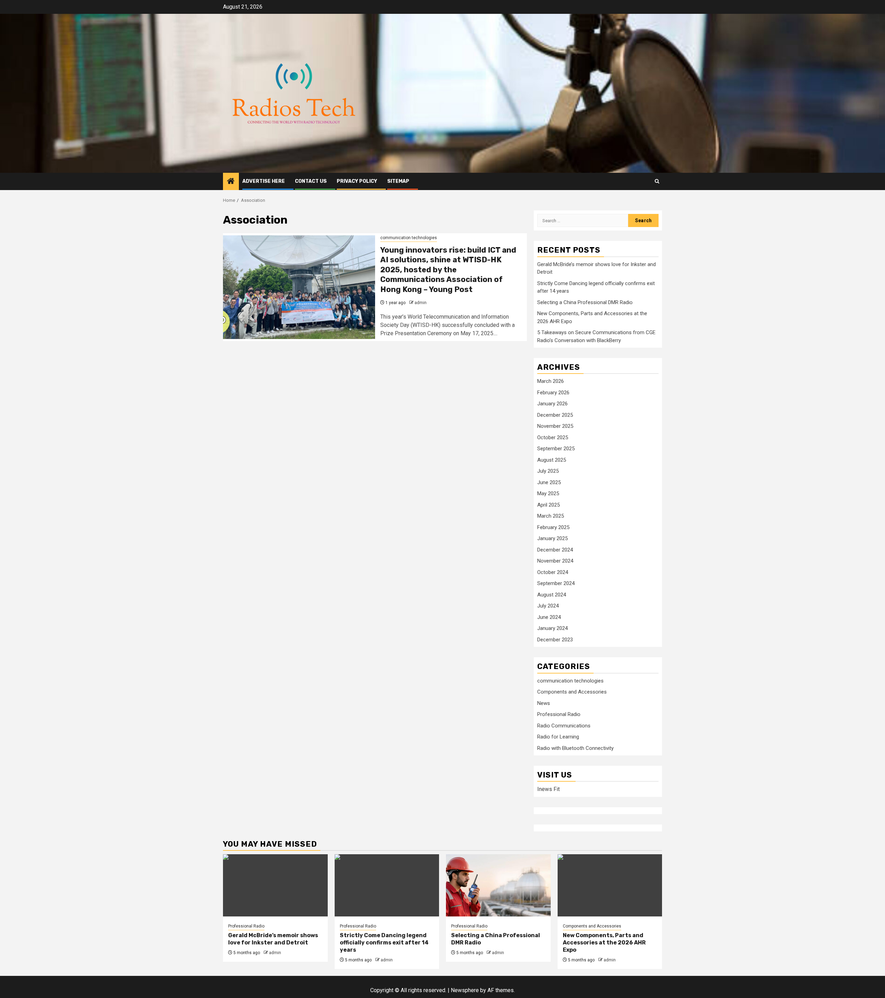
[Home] (231, 182)
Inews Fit (548, 789)
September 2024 (556, 583)
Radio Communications (563, 726)
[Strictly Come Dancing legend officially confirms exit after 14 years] (387, 885)
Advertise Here (263, 181)
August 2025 (551, 460)
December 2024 (555, 550)
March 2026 (550, 381)
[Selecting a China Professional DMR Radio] (498, 885)
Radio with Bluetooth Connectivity (575, 748)
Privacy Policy (357, 181)
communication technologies (408, 237)
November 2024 (555, 561)
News (543, 703)
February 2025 (553, 527)
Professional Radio (558, 714)
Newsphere (465, 990)
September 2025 (556, 448)
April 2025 (548, 505)
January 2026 (552, 404)
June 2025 (549, 482)
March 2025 (550, 516)
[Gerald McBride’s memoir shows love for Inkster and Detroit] (275, 885)
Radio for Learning (558, 737)
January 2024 (552, 628)
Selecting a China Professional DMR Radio (585, 302)
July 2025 (548, 471)
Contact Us (311, 181)
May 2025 (548, 493)
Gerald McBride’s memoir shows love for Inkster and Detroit (273, 939)
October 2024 (552, 572)
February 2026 (553, 392)
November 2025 (555, 426)
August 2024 (551, 595)
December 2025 (555, 415)
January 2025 (552, 538)
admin (420, 302)
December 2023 (555, 640)
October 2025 (552, 437)
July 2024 (548, 606)
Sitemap (398, 181)
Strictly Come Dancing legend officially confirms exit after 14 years (384, 942)
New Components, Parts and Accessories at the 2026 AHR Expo (604, 942)
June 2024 (549, 617)
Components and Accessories (572, 692)
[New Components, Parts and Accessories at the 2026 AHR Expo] (610, 885)
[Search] (657, 181)
